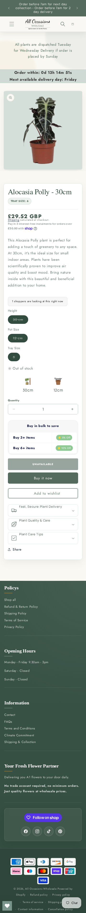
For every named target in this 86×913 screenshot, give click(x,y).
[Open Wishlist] (7, 906)
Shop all (10, 599)
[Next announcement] (77, 8)
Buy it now (43, 478)
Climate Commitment (19, 735)
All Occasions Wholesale (41, 889)
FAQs (8, 721)
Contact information (30, 909)
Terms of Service (16, 620)
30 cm (20, 320)
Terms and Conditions (19, 728)
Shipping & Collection (20, 742)
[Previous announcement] (9, 8)
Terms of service (33, 902)
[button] (11, 24)
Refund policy (39, 895)
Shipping (13, 220)
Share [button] (17, 549)
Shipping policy (58, 902)
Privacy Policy (14, 627)
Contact (9, 714)
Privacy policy (61, 895)
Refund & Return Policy (21, 606)
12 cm (20, 339)
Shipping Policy (15, 613)
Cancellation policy (60, 909)
